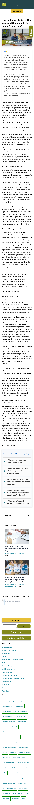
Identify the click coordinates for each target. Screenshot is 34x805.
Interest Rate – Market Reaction (12, 660)
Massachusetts (6, 757)
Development (6, 653)
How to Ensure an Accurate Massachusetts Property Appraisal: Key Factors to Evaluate (17, 548)
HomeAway (5, 742)
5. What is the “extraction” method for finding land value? (17, 502)
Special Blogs (6, 681)
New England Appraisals (8, 762)
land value (5, 752)
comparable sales (22, 721)
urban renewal (6, 798)
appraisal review (19, 706)
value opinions (15, 798)
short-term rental (23, 788)
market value (13, 752)
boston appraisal (7, 711)
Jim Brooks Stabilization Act (9, 747)
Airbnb (4, 701)
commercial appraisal (20, 716)
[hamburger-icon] (30, 4)
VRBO (23, 798)
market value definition (24, 752)
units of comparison (17, 793)
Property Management (9, 666)
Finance (4, 656)
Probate (4, 773)
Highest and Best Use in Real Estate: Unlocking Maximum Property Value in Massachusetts (16, 579)
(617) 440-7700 (16, 632)
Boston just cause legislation (20, 711)
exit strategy (6, 737)
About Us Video (7, 647)
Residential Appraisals (9, 675)
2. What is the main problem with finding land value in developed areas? (16, 470)
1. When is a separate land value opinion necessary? (15, 461)
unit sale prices (6, 793)
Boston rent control (7, 716)
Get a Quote (16, 620)
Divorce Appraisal (24, 726)
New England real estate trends (10, 767)
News (3, 663)
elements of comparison (8, 731)
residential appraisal (21, 778)
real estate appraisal (14, 773)
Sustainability (6, 685)
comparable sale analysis (9, 721)
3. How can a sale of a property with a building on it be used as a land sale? (17, 481)
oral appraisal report (25, 767)
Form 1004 (24, 737)
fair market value (15, 737)
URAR (26, 793)
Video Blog (5, 691)
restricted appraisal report (9, 783)
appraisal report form (8, 706)
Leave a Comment (9, 553)
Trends (4, 688)
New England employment (23, 762)
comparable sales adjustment (10, 726)
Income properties (15, 742)
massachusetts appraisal (19, 757)
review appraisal (22, 783)
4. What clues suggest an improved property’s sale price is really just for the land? (16, 492)
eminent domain (21, 731)
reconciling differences (8, 778)
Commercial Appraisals (10, 586)
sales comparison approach (9, 788)
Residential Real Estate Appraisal (13, 678)
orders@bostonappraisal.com (16, 638)
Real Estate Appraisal (20, 553)
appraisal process (13, 701)
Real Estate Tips (7, 672)
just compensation (23, 747)
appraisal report (24, 701)
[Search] (23, 626)
